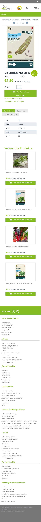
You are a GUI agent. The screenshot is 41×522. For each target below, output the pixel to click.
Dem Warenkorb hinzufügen (22, 93)
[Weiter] (27, 23)
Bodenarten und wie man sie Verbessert (13, 496)
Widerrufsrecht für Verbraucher (11, 393)
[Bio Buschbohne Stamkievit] (20, 47)
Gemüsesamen (6, 377)
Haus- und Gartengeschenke (10, 469)
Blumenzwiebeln (6, 466)
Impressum (4, 403)
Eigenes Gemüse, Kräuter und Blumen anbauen (15, 428)
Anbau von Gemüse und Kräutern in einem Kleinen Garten (19, 423)
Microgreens (5, 334)
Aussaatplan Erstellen (8, 501)
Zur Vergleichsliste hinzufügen (14, 101)
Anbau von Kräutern (7, 419)
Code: (6, 76)
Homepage (5, 20)
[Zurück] (14, 23)
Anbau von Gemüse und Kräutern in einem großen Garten (19, 421)
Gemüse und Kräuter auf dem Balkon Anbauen (15, 426)
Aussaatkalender (6, 332)
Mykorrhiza (4, 478)
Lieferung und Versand (8, 400)
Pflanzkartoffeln (6, 476)
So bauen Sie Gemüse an (9, 414)
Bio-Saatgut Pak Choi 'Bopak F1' (16, 172)
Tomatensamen (6, 380)
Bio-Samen (15, 20)
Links (3, 405)
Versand (28, 81)
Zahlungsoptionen (7, 391)
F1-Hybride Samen (7, 325)
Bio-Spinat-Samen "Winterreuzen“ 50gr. (19, 283)
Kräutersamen (5, 373)
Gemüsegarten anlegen (8, 487)
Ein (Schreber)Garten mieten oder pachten (14, 494)
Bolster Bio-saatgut (7, 327)
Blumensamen (5, 382)
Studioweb (4, 509)
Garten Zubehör (6, 471)
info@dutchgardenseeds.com (10, 353)
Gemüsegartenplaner (8, 489)
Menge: (6, 87)
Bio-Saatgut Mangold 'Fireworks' (16, 246)
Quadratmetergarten (7, 492)
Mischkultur (4, 499)
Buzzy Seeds (5, 330)
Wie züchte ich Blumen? (8, 416)
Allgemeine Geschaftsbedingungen (12, 398)
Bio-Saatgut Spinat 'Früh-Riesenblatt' (18, 209)
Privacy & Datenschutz (8, 396)
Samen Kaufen (6, 323)
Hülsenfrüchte (5, 375)
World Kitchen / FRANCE (8, 473)
